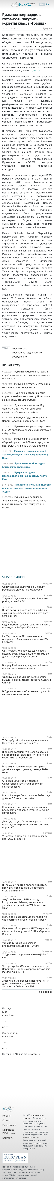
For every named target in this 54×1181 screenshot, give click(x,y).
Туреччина (47, 951)
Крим (49, 607)
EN (47, 4)
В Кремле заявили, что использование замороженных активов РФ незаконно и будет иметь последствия (26, 754)
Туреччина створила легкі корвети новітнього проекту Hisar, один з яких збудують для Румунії (26, 396)
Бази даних (9, 1125)
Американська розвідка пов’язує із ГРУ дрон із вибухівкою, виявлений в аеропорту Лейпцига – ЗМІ (25, 983)
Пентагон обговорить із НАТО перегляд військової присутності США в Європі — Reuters (26, 931)
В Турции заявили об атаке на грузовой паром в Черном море (26, 693)
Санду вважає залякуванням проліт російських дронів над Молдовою (23, 588)
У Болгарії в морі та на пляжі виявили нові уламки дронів (24, 837)
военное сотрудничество (27, 352)
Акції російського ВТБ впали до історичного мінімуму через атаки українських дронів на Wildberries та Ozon (24, 904)
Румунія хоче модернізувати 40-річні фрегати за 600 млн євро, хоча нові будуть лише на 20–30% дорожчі (25, 442)
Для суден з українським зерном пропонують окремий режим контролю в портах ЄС (26, 824)
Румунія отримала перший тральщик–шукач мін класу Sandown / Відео (25, 454)
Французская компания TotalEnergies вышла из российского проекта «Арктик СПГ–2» (26, 679)
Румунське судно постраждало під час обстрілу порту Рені (24, 476)
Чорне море (46, 688)
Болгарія (47, 833)
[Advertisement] (27, 541)
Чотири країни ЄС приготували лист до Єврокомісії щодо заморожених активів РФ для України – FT (26, 969)
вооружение (19, 356)
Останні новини (13, 576)
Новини (6, 1115)
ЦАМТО (35, 70)
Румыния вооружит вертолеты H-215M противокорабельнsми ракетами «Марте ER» (26, 430)
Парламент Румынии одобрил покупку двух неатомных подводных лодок (26, 488)
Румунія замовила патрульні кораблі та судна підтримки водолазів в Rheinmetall (26, 375)
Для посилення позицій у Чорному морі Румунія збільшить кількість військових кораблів (23, 409)
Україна (48, 633)
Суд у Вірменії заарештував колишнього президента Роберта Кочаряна (26, 626)
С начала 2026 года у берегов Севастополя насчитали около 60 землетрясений (22, 783)
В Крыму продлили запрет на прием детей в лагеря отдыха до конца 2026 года (25, 769)
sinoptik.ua (34, 1053)
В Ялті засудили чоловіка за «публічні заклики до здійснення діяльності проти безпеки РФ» (26, 612)
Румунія (47, 28)
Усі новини (45, 991)
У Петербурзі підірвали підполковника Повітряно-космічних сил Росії (25, 741)
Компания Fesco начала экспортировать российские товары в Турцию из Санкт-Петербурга (26, 810)
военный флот (20, 348)
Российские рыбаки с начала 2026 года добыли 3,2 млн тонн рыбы (26, 797)
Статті (6, 1120)
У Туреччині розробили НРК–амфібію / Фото (25, 956)
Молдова (47, 584)
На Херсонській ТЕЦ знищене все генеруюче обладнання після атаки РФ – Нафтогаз (26, 639)
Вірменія (48, 621)
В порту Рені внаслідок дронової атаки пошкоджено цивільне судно (25, 667)
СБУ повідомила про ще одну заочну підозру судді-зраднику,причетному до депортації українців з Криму (25, 653)
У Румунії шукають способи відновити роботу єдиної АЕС (25, 600)
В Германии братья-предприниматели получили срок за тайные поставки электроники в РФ (24, 887)
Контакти (7, 1137)
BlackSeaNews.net (31, 1137)
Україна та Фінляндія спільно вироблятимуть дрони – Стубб (20, 944)
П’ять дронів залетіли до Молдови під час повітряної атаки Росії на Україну (24, 918)
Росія (49, 674)
